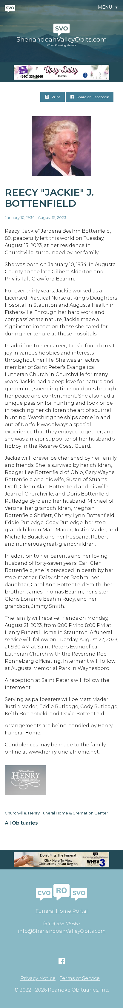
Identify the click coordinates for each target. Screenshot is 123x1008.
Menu (108, 7)
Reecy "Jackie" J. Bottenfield (49, 197)
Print (55, 97)
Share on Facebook (92, 97)
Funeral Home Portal (62, 911)
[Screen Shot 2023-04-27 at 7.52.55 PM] (61, 72)
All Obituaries (21, 823)
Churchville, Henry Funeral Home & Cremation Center (56, 813)
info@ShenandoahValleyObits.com (62, 931)
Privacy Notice (38, 978)
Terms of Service (80, 978)
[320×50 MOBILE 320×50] (61, 859)
